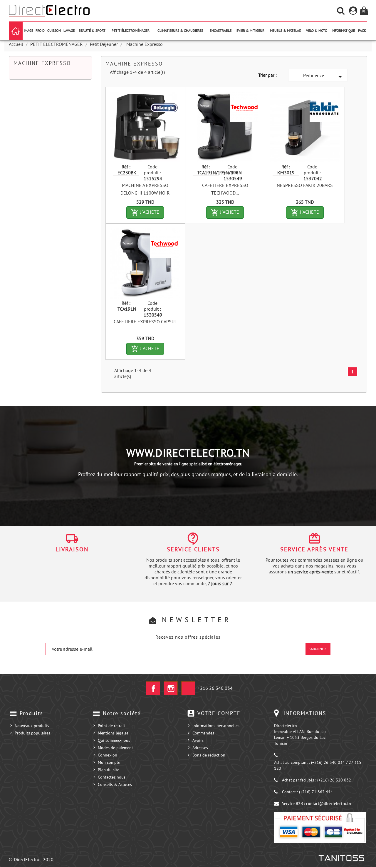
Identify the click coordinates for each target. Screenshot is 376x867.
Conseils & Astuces (115, 784)
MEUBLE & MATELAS (285, 30)
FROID (40, 30)
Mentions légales (113, 733)
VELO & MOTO (316, 30)
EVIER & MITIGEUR (250, 30)
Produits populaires (32, 733)
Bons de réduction (208, 755)
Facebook (153, 688)
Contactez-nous (111, 777)
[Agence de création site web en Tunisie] (341, 858)
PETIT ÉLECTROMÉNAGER (131, 30)
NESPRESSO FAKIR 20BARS (305, 185)
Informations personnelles (215, 725)
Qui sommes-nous (114, 740)
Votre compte (219, 713)
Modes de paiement (115, 747)
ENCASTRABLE (220, 30)
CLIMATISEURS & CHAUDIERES (180, 30)
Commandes (203, 733)
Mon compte (109, 762)
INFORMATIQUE (343, 30)
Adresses (200, 747)
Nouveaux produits (32, 725)
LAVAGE (69, 30)
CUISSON (54, 30)
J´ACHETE (147, 212)
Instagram (170, 688)
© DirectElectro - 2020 (31, 859)
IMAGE (28, 30)
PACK (362, 30)
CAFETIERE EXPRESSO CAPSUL (145, 321)
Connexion (107, 755)
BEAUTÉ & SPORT (92, 30)
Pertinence (324, 76)
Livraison (72, 549)
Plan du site (108, 769)
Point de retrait (111, 725)
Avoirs (198, 740)
